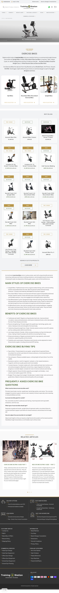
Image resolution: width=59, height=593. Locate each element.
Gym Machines (35, 558)
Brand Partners (35, 530)
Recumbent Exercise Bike (32, 59)
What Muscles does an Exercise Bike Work (34, 63)
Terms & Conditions (36, 541)
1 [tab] (27, 492)
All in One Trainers (35, 550)
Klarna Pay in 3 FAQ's (7, 536)
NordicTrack (39, 66)
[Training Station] (28, 7)
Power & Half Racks (36, 561)
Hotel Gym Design (7, 550)
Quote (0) (1, 443)
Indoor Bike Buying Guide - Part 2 (43, 465)
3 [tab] (31, 492)
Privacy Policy (35, 544)
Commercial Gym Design (29, 16)
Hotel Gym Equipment (8, 553)
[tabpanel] (15, 464)
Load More (28, 265)
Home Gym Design (50, 12)
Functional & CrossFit (32, 12)
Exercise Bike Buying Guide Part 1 (15, 465)
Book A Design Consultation (38, 536)
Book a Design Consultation (48, 1)
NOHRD (7, 69)
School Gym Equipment (8, 561)
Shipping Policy (6, 541)
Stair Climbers (35, 553)
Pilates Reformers (36, 555)
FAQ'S (3, 533)
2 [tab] (29, 492)
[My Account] (52, 7)
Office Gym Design (7, 555)
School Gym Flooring (8, 563)
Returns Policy (6, 538)
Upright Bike (16, 59)
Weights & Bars (19, 12)
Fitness (3, 12)
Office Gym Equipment (8, 558)
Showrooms (35, 1)
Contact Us (5, 530)
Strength (11, 12)
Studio (41, 12)
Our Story (33, 533)
